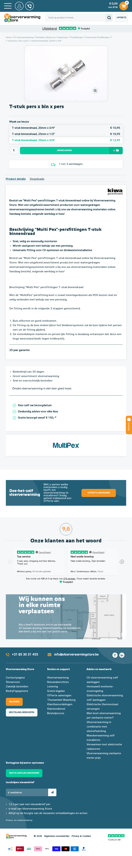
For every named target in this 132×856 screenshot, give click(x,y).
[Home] (8, 6)
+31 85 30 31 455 (25, 654)
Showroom (13, 682)
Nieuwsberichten (58, 682)
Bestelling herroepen (21, 712)
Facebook (115, 655)
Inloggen (14, 702)
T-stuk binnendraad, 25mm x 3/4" (66, 140)
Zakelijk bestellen (17, 686)
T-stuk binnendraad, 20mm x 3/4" (66, 128)
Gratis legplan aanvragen (24, 773)
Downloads (37, 179)
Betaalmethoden (47, 848)
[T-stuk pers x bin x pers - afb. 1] (66, 73)
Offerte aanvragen (122, 19)
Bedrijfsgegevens (17, 691)
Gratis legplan (56, 691)
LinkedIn (121, 655)
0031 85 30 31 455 (29, 6)
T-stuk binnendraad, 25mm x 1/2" (66, 134)
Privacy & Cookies (81, 836)
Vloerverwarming (58, 677)
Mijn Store (19, 6)
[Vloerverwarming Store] (24, 18)
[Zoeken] (109, 18)
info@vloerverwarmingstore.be (76, 654)
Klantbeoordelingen (59, 704)
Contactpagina (15, 677)
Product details (16, 179)
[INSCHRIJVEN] (52, 792)
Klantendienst (56, 709)
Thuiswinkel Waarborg (61, 700)
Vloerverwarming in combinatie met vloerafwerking (99, 727)
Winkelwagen (123, 5)
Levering (52, 686)
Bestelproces (55, 713)
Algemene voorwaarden (56, 836)
